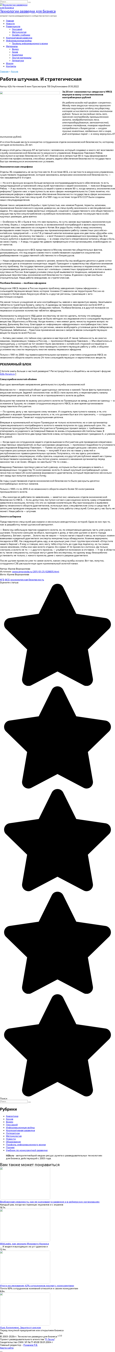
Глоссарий (17, 29)
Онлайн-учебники (21, 35)
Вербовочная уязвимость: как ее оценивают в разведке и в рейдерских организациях (50, 1201)
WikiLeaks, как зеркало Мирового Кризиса (24, 1243)
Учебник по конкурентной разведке (27, 1150)
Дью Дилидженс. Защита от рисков (20, 1327)
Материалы (12, 46)
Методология (19, 32)
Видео (15, 49)
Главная (10, 20)
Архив (15, 52)
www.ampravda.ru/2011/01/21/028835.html (35, 571)
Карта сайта (6, 1347)
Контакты (11, 66)
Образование (13, 1141)
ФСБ (7, 579)
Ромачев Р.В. (30, 1344)
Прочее (10, 1147)
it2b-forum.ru (7, 373)
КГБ (2, 579)
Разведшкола (13, 26)
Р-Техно (49, 1339)
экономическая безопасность (27, 579)
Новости (10, 23)
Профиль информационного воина (30, 43)
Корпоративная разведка (19, 37)
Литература (18, 60)
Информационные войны (19, 40)
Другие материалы (21, 57)
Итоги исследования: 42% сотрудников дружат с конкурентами (37, 1285)
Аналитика (17, 54)
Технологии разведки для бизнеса (28, 11)
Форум (9, 63)
